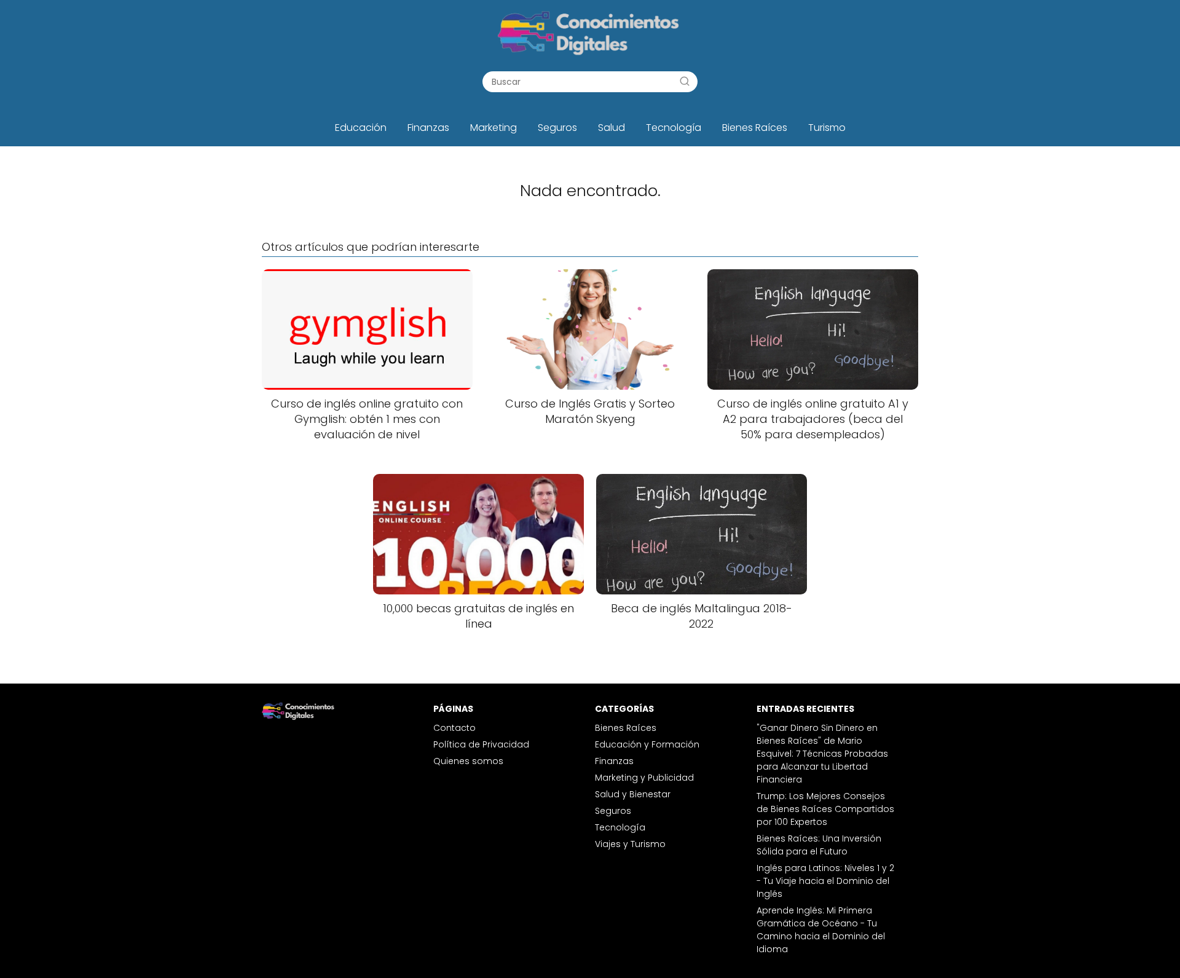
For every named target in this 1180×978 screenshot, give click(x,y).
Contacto (454, 728)
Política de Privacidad (481, 744)
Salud (611, 127)
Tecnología (673, 127)
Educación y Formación (647, 744)
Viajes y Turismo (630, 844)
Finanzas (428, 127)
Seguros (557, 127)
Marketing (493, 127)
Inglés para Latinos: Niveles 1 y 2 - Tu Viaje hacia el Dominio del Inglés (825, 881)
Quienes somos (468, 761)
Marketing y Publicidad (644, 777)
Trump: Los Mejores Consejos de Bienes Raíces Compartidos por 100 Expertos (825, 809)
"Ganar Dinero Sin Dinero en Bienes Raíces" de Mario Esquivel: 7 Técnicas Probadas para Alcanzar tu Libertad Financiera (822, 754)
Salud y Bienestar (633, 794)
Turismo (827, 127)
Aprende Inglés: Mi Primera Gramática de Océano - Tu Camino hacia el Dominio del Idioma (821, 929)
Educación (361, 127)
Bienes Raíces (754, 127)
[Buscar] (685, 81)
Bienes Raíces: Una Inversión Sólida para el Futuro (819, 845)
